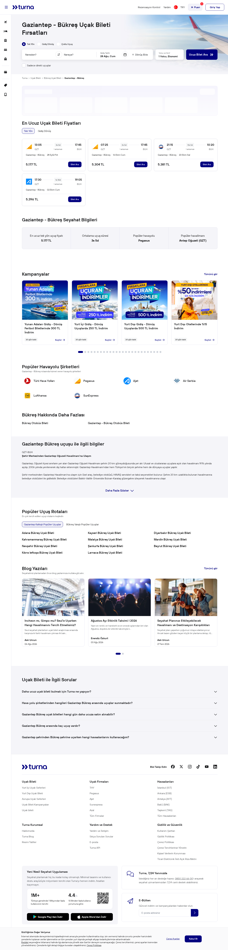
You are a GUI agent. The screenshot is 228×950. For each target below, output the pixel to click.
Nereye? (68, 54)
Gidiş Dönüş (44, 130)
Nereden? (30, 54)
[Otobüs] (5, 41)
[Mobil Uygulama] (5, 95)
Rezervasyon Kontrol (149, 7)
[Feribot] (5, 59)
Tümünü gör (211, 274)
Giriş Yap (215, 7)
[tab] (28, 44)
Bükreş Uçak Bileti (52, 78)
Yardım (167, 7)
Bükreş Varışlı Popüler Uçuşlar (82, 524)
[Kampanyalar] (5, 85)
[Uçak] (5, 22)
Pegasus (144, 240)
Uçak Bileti (36, 78)
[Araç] (5, 50)
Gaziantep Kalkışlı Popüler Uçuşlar (42, 524)
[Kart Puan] (5, 72)
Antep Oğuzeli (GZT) (192, 240)
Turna (24, 78)
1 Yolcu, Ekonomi (168, 56)
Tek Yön (28, 130)
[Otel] (5, 32)
